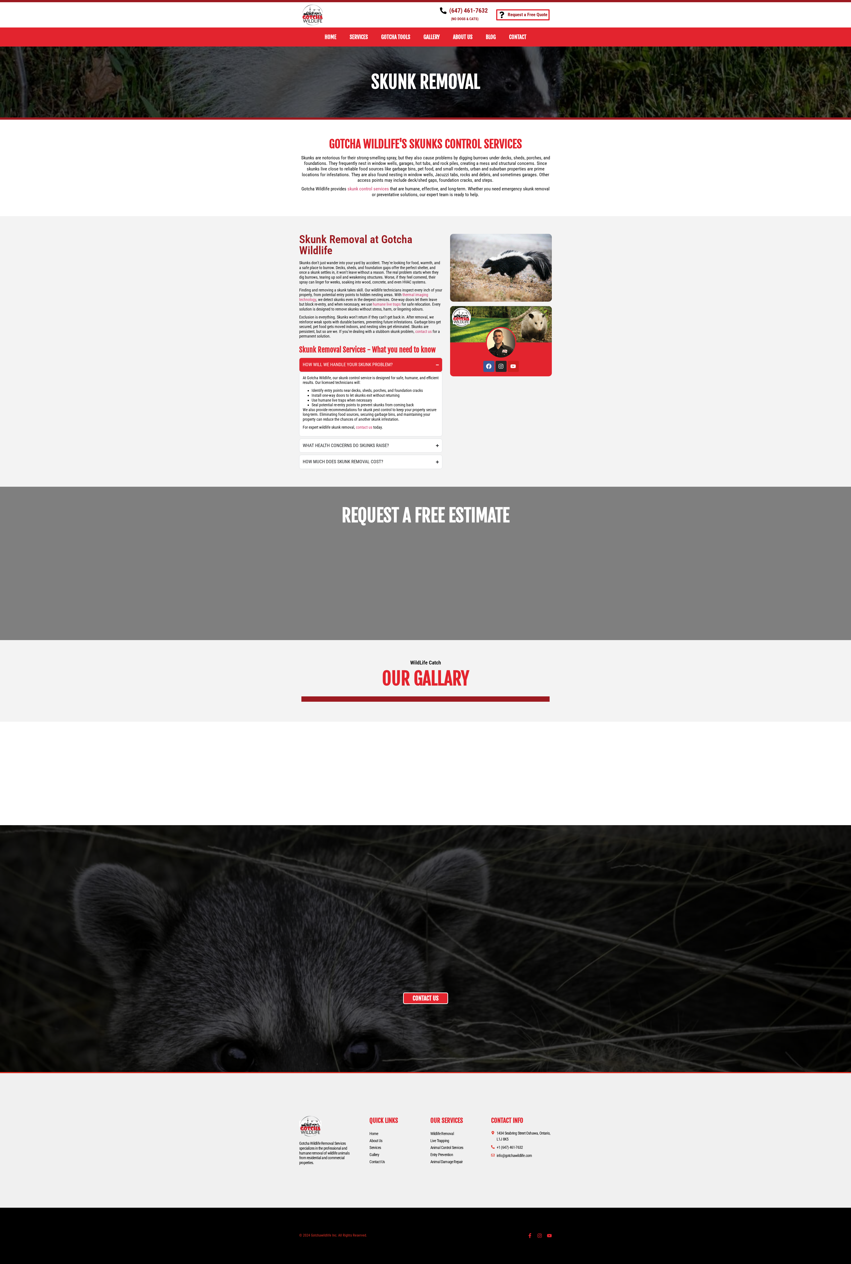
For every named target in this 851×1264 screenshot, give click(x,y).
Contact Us (377, 1161)
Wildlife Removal (442, 1133)
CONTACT (517, 37)
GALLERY (432, 37)
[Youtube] (513, 366)
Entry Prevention (441, 1154)
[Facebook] (488, 366)
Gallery (374, 1154)
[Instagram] (501, 366)
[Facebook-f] (529, 1235)
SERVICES (359, 37)
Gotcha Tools (395, 37)
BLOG (491, 37)
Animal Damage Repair (446, 1161)
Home (373, 1133)
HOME (330, 37)
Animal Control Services (446, 1147)
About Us (375, 1140)
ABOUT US (462, 37)
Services (375, 1147)
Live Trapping (439, 1140)
